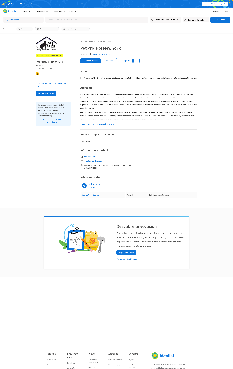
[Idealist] (10, 11)
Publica (71, 11)
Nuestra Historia (115, 359)
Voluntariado (58, 11)
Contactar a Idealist (134, 366)
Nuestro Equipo (114, 365)
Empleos (71, 363)
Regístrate (225, 11)
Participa (25, 11)
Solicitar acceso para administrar (52, 120)
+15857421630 (90, 156)
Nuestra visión (52, 359)
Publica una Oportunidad (93, 361)
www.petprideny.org (101, 54)
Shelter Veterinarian (90, 195)
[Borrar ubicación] (178, 20)
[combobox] (96, 19)
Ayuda (131, 359)
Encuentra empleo (41, 11)
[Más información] (165, 20)
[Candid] (37, 73)
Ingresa (216, 11)
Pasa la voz (51, 365)
